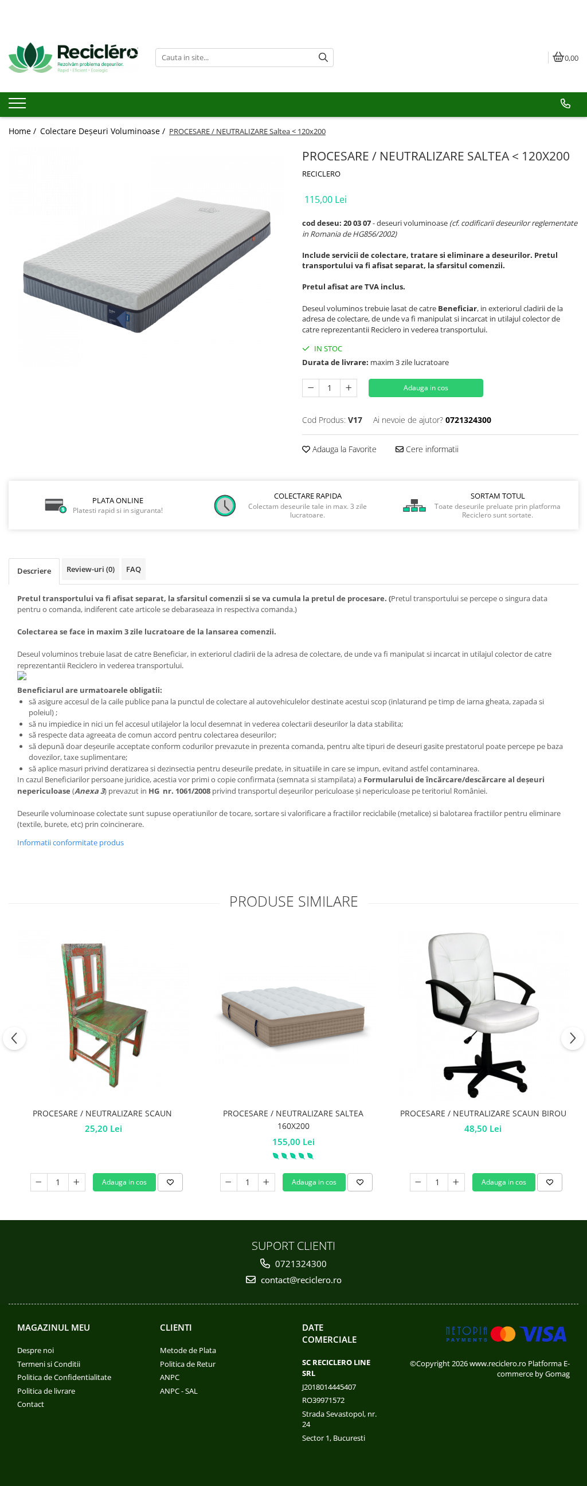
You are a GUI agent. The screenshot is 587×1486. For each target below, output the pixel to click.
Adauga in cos (426, 388)
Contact (30, 1404)
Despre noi (35, 1350)
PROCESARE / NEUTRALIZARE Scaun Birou (483, 1113)
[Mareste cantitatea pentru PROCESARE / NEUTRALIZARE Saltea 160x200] (266, 1182)
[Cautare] (323, 57)
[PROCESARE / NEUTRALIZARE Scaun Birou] (483, 1015)
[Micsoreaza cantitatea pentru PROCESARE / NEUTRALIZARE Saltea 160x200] (228, 1182)
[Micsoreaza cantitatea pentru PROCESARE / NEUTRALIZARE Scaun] (39, 1182)
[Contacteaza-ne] (565, 103)
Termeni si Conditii (48, 1364)
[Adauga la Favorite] (170, 1182)
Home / (23, 131)
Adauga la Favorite (343, 449)
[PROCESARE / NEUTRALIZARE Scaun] (104, 1015)
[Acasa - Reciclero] (73, 57)
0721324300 (300, 1263)
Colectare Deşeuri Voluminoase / (103, 131)
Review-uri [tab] (90, 569)
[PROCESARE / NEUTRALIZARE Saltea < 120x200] (147, 256)
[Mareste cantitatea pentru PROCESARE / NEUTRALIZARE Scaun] (76, 1182)
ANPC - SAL (179, 1391)
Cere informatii (431, 449)
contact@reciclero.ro (300, 1279)
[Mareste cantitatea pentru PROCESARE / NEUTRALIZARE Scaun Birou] (456, 1182)
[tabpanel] (147, 256)
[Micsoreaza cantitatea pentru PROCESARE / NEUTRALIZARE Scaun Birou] (418, 1182)
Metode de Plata (188, 1350)
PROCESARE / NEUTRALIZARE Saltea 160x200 (293, 1119)
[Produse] (19, 106)
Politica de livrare (46, 1391)
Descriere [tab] (34, 571)
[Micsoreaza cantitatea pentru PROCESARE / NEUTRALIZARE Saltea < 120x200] (310, 388)
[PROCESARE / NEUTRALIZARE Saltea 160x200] (293, 1015)
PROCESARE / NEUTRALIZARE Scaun (103, 1113)
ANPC (169, 1377)
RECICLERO (321, 173)
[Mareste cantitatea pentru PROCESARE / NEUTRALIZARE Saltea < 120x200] (348, 388)
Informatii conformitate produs (70, 842)
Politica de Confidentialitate (64, 1377)
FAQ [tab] (133, 569)
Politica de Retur (188, 1364)
